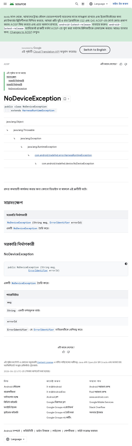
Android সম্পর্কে (12, 431)
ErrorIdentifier (60, 222)
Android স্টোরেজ (12, 386)
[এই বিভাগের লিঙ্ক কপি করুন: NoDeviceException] (37, 254)
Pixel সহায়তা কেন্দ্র (97, 391)
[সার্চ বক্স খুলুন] (77, 4)
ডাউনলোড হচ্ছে (11, 396)
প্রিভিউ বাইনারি (10, 402)
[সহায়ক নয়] (125, 64)
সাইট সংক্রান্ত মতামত (87, 431)
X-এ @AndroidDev (56, 391)
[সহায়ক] (120, 64)
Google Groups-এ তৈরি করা (60, 412)
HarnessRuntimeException (38, 110)
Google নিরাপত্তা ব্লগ (56, 402)
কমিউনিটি (28, 431)
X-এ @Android (54, 386)
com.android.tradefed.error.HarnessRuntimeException (63, 155)
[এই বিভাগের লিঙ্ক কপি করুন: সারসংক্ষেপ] (27, 203)
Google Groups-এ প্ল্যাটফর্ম (60, 407)
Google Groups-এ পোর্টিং (59, 417)
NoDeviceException (19, 222)
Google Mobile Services (101, 402)
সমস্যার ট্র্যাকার (96, 412)
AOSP (6, 64)
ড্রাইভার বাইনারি (11, 412)
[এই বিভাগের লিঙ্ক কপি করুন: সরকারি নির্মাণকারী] (38, 245)
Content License (45, 362)
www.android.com (98, 396)
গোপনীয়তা (69, 431)
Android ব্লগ (52, 396)
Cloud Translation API (46, 51)
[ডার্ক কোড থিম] (126, 264)
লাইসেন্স (56, 431)
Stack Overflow (97, 407)
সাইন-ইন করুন (120, 3)
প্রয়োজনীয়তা (9, 391)
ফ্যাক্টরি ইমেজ (10, 407)
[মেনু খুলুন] (5, 4)
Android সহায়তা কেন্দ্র (99, 386)
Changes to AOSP (21, 32)
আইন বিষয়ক (42, 431)
